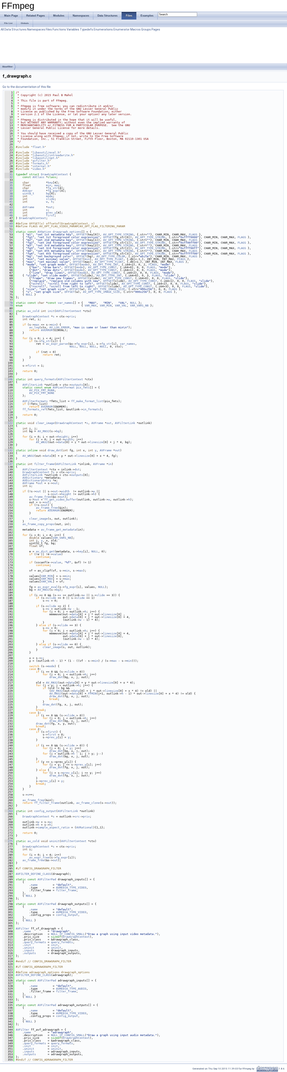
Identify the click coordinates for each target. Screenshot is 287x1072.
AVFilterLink (32, 384)
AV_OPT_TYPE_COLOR (110, 256)
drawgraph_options (67, 231)
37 (8, 190)
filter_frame (44, 464)
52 (8, 231)
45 (8, 212)
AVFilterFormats (35, 401)
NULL (29, 294)
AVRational (84, 827)
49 (8, 223)
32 (8, 177)
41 (8, 201)
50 (8, 226)
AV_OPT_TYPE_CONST (102, 267)
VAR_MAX (90, 305)
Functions (59, 29)
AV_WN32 (42, 442)
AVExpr (27, 190)
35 (8, 185)
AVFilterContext (68, 311)
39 (8, 196)
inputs (29, 950)
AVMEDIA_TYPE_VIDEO (71, 887)
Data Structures (15, 29)
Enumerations (103, 29)
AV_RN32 (43, 431)
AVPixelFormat (64, 387)
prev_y (51, 212)
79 (8, 305)
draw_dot (54, 450)
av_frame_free (40, 496)
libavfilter (7, 66)
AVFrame (28, 207)
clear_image (45, 423)
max (56, 185)
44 (8, 209)
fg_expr (53, 190)
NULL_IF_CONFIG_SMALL (68, 934)
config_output (45, 811)
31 (8, 174)
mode (49, 196)
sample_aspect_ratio (54, 827)
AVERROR (47, 330)
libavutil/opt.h (45, 158)
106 (8, 379)
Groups (146, 29)
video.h (38, 168)
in (110, 464)
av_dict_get (45, 551)
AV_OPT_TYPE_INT (105, 264)
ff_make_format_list (87, 401)
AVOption (44, 231)
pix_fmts (83, 387)
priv (71, 316)
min (48, 185)
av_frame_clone (88, 802)
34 (8, 182)
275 (8, 841)
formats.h (40, 163)
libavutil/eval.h (46, 152)
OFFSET (81, 234)
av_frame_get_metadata (58, 529)
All (2, 29)
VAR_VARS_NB (139, 305)
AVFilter (22, 928)
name (34, 884)
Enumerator (121, 29)
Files (49, 29)
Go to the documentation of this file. (27, 86)
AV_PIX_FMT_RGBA (41, 390)
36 (8, 188)
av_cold (33, 311)
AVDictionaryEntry (36, 480)
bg (47, 193)
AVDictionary (32, 477)
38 (8, 193)
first (50, 215)
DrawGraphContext (54, 174)
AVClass (38, 177)
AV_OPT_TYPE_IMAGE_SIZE (106, 289)
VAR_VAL (121, 305)
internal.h (41, 166)
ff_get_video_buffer (60, 499)
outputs (77, 384)
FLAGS (193, 234)
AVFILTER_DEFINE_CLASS (33, 873)
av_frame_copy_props (38, 524)
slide (50, 199)
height (63, 436)
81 (8, 311)
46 (8, 215)
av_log (34, 327)
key (50, 182)
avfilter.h (41, 160)
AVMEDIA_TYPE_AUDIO (71, 988)
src (77, 816)
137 (8, 464)
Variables (73, 29)
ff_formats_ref (34, 409)
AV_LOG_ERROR (59, 327)
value (57, 554)
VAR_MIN (106, 305)
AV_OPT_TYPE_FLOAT (109, 259)
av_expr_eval (48, 587)
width (69, 439)
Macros (135, 29)
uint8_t (28, 193)
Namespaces (36, 29)
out (50, 207)
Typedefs (86, 29)
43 (8, 207)
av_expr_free (39, 857)
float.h (38, 147)
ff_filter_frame (46, 802)
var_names (65, 302)
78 (8, 302)
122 (8, 423)
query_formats (45, 379)
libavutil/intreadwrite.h (53, 155)
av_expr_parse (57, 343)
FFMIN (92, 693)
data (61, 442)
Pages (155, 29)
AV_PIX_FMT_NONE (41, 393)
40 (8, 199)
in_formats (91, 409)
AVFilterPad (47, 879)
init (51, 311)
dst (77, 469)
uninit (54, 841)
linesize (96, 442)
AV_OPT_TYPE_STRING (118, 234)
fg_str (53, 188)
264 (8, 811)
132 (8, 450)
